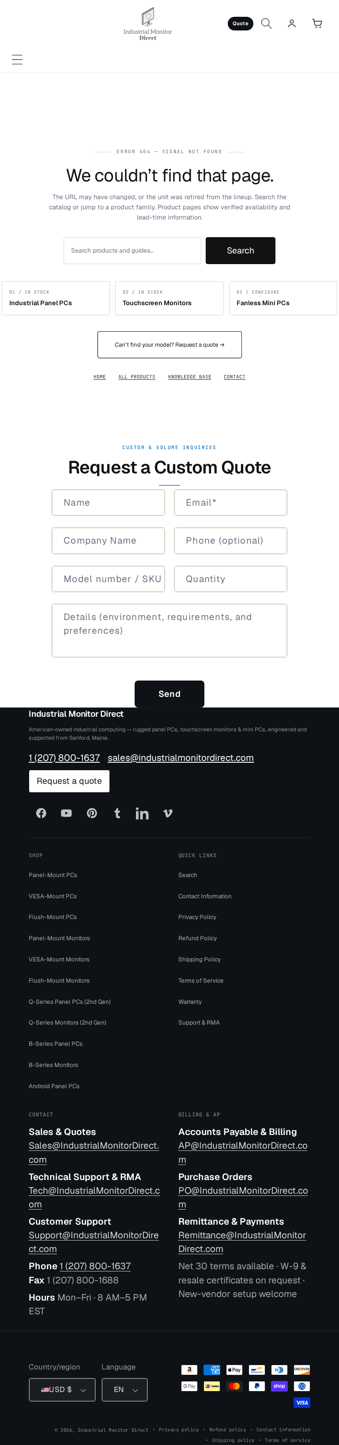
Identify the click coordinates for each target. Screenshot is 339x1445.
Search (240, 250)
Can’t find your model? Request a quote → (170, 344)
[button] (17, 59)
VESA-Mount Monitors (59, 959)
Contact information (283, 1429)
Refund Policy (197, 938)
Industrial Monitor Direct (76, 713)
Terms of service (287, 1440)
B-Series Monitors (53, 1065)
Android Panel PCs (54, 1085)
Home (100, 377)
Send (169, 694)
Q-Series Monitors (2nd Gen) (67, 1022)
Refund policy (227, 1429)
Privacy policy (179, 1429)
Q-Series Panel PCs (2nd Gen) (70, 1001)
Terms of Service (201, 980)
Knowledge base (189, 377)
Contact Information (205, 896)
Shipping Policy (199, 959)
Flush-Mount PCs (53, 917)
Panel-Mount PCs (53, 874)
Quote (241, 23)
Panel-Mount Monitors (59, 938)
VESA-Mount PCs (53, 896)
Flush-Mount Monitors (59, 980)
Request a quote (69, 781)
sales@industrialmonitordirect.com (181, 757)
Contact (234, 377)
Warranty (190, 1001)
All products (136, 377)
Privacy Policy (197, 917)
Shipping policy (233, 1440)
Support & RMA (199, 1022)
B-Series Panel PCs (56, 1044)
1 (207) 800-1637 (64, 757)
